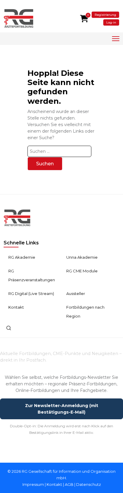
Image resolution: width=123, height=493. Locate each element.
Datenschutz (88, 484)
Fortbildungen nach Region (85, 311)
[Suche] (9, 328)
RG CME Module (82, 271)
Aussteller (75, 293)
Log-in (111, 22)
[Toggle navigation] (115, 39)
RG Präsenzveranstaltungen (31, 275)
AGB (69, 484)
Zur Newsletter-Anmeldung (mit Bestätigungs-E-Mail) (61, 409)
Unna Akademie (82, 257)
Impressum (33, 484)
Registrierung (105, 15)
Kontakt (16, 307)
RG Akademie (21, 257)
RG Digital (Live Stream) (31, 293)
